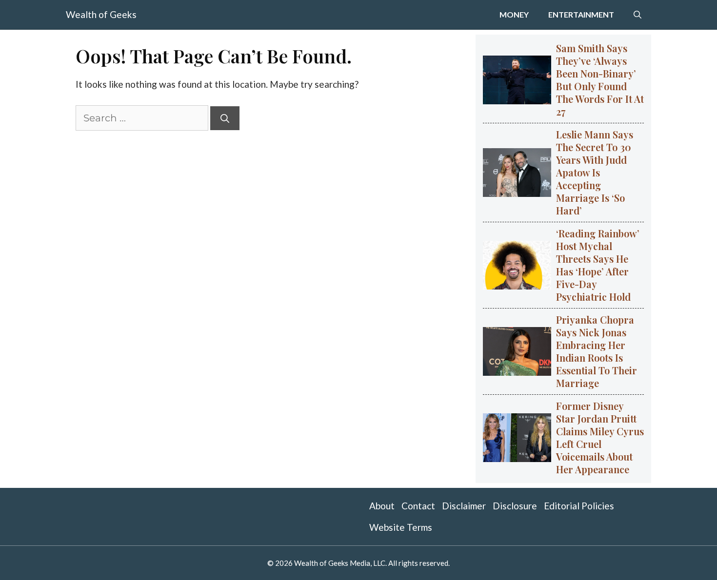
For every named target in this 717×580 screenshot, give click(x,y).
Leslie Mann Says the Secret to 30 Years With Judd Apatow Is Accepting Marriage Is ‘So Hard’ (594, 172)
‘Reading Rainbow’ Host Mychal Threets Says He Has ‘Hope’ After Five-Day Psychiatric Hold (597, 265)
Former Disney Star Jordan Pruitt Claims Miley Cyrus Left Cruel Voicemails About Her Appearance (600, 437)
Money (514, 14)
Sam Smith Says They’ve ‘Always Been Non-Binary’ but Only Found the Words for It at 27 (600, 79)
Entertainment (581, 14)
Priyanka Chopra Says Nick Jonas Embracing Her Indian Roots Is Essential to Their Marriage (596, 351)
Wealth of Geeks (101, 14)
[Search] (224, 118)
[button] (637, 14)
